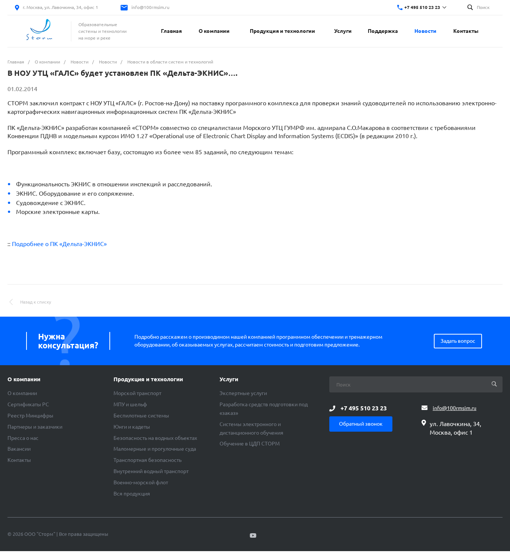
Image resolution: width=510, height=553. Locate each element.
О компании (23, 379)
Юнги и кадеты (131, 427)
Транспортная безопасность (147, 460)
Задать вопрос (458, 341)
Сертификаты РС (28, 404)
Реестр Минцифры (30, 416)
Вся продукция (131, 494)
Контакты (19, 460)
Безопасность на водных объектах (155, 438)
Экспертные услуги (243, 393)
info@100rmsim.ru (150, 7)
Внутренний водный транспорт (151, 471)
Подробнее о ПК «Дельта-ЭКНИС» (59, 243)
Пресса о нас (22, 438)
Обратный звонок (361, 424)
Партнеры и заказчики (34, 427)
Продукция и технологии (148, 379)
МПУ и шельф (130, 404)
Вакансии (19, 449)
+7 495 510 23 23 (422, 7)
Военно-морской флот (140, 482)
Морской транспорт (137, 393)
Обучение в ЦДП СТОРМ (250, 444)
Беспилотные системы (141, 416)
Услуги (229, 379)
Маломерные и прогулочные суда (154, 449)
